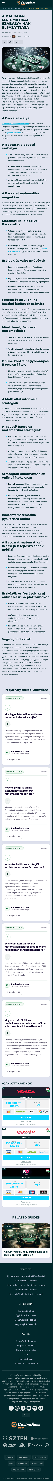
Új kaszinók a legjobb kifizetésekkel (26, 1294)
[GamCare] (35, 1445)
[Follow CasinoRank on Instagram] (17, 1408)
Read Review (26, 1121)
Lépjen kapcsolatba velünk (26, 1363)
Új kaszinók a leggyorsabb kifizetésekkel (26, 1276)
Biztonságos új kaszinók (26, 1280)
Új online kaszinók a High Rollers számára (26, 1285)
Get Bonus (26, 1117)
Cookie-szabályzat (9, 1478)
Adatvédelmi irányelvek (24, 1478)
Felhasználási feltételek (41, 1478)
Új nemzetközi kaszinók (26, 1319)
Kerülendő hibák (26, 1311)
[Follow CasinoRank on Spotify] (34, 1408)
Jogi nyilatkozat (26, 1359)
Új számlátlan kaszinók (26, 1289)
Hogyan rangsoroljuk (26, 1350)
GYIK (26, 1354)
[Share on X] (4, 42)
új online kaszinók (13, 132)
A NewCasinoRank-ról (26, 1341)
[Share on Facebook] (10, 42)
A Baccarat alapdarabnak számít (15, 124)
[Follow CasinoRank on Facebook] (11, 1408)
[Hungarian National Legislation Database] (39, 1438)
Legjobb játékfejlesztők (26, 1324)
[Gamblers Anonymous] (22, 1445)
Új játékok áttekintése (26, 1315)
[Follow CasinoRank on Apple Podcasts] (40, 1408)
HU (25, 1414)
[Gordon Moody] (9, 1445)
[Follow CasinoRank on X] (23, 1408)
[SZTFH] (15, 1438)
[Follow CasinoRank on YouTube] (28, 1408)
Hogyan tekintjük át (26, 1345)
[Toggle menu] (3, 3)
